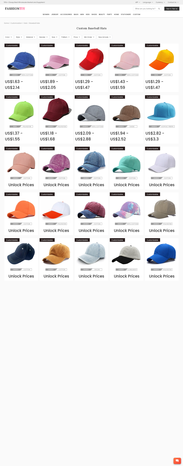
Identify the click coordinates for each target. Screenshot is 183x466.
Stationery (126, 14)
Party (109, 14)
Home (116, 14)
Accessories (66, 14)
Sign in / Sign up (171, 9)
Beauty (102, 14)
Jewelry (54, 14)
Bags (76, 14)
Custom (136, 14)
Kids (88, 14)
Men (82, 14)
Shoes (94, 14)
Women (46, 14)
